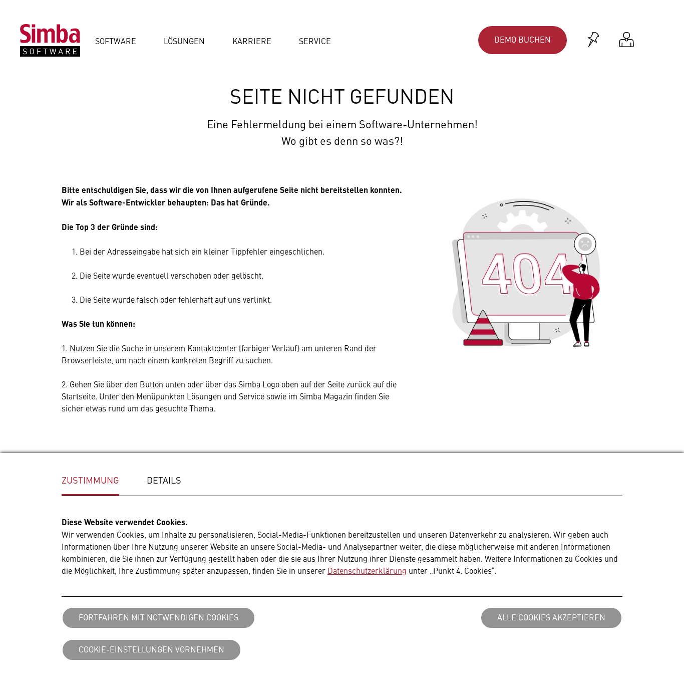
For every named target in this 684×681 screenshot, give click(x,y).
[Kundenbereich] (626, 40)
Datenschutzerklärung (367, 570)
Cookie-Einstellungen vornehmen (151, 648)
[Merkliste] (593, 40)
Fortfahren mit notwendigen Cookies (158, 616)
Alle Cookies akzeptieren (551, 616)
